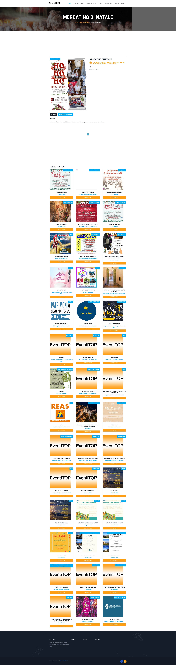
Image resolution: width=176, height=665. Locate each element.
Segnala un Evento (91, 3)
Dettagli (53, 114)
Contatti (123, 3)
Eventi (82, 3)
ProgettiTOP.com (64, 661)
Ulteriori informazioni (65, 114)
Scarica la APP (109, 3)
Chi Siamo (76, 3)
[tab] (53, 114)
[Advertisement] (88, 42)
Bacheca (101, 3)
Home (70, 3)
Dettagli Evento (61, 197)
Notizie (117, 3)
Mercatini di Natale (84, 22)
